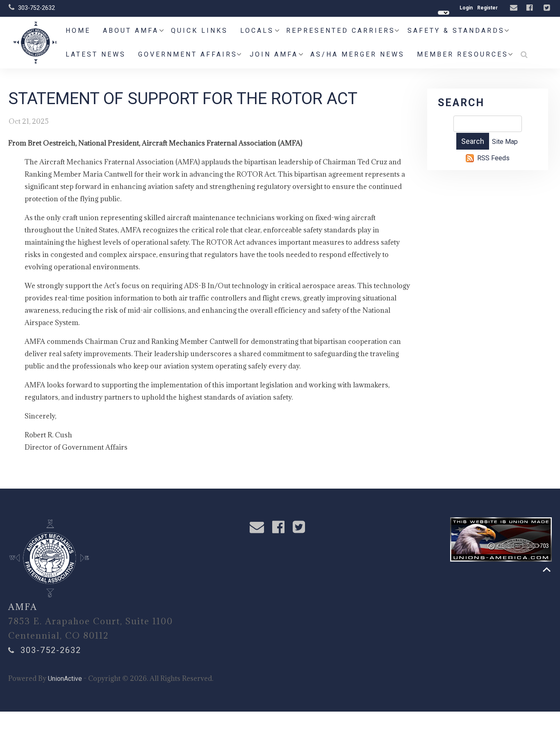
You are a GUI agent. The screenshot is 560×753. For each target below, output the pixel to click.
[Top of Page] (547, 569)
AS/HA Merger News (357, 54)
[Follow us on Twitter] (548, 8)
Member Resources (462, 54)
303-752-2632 (36, 8)
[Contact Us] (514, 8)
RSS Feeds (493, 158)
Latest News (96, 54)
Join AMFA (274, 54)
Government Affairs (187, 54)
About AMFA (131, 30)
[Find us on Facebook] (530, 8)
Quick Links (199, 30)
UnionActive (65, 678)
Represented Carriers (340, 30)
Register (487, 8)
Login (466, 8)
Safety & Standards (456, 30)
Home (78, 30)
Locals (257, 30)
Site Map (505, 142)
